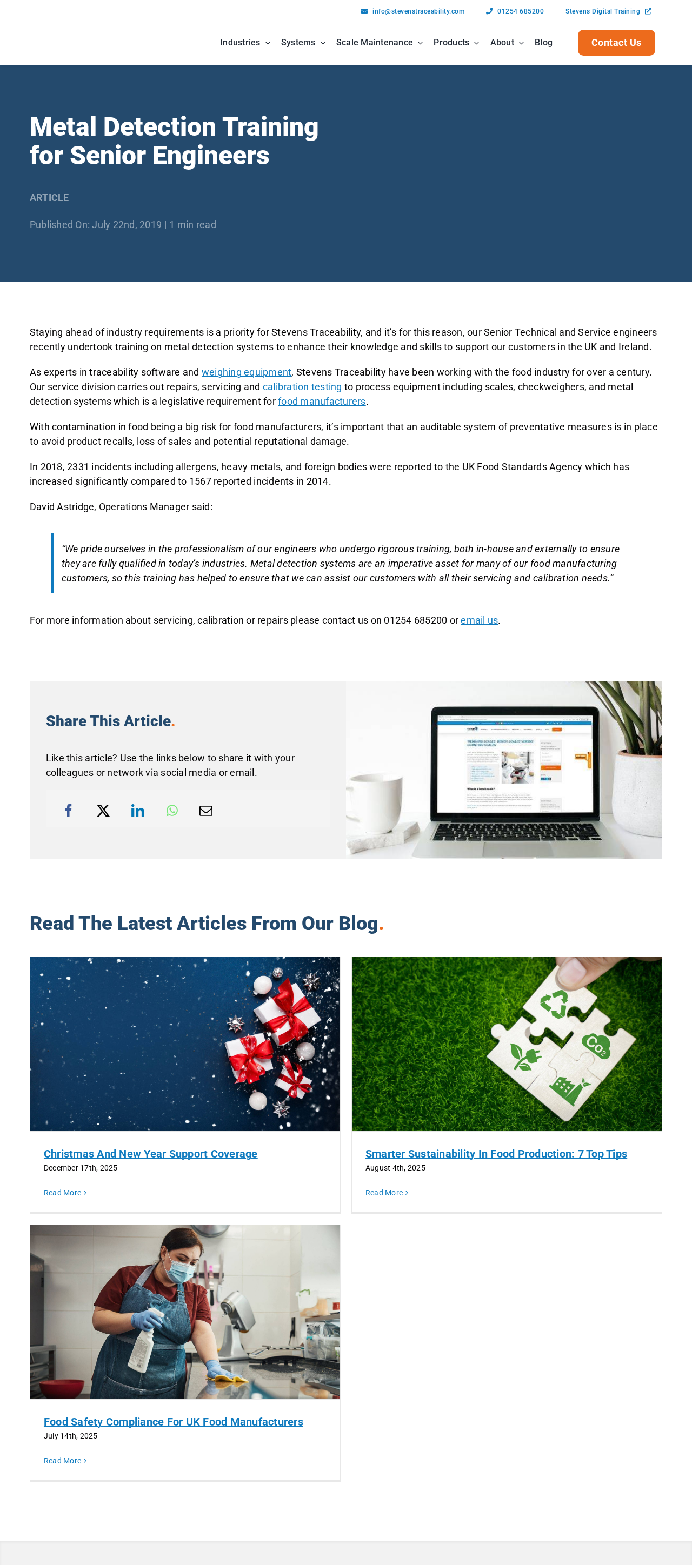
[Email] (206, 810)
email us (479, 620)
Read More (62, 1192)
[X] (103, 810)
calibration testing (302, 386)
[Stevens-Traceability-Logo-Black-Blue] (63, 30)
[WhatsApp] (172, 810)
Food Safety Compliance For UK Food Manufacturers (173, 1421)
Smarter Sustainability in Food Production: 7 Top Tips (496, 1153)
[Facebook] (69, 810)
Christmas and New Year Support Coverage (151, 1153)
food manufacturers (322, 401)
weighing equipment (247, 372)
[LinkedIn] (138, 810)
